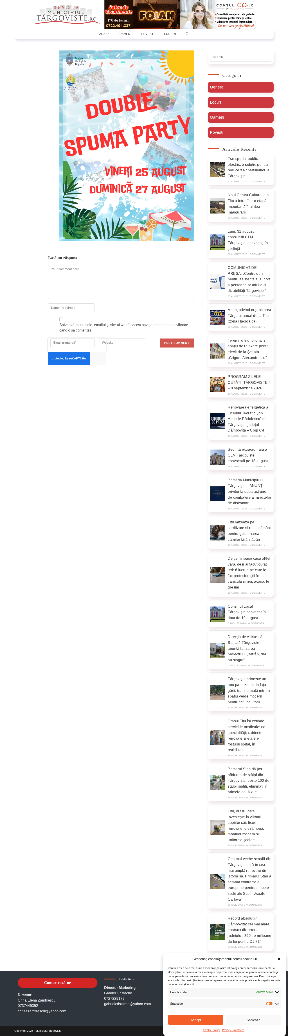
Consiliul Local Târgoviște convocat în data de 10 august (247, 612)
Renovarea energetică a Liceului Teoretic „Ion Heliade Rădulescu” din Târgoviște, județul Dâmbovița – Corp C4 (248, 418)
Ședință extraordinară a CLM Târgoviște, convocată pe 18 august (248, 455)
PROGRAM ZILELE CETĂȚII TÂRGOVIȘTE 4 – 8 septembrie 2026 (249, 382)
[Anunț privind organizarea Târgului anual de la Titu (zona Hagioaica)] (217, 317)
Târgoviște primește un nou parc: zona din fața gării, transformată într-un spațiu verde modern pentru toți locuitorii (249, 690)
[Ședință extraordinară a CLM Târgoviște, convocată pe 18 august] (217, 457)
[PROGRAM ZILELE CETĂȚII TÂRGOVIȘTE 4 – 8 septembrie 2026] (217, 384)
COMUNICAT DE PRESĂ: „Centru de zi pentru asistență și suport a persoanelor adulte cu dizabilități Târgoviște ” (249, 279)
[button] (279, 959)
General (217, 87)
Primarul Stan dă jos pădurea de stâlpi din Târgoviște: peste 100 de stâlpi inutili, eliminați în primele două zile (248, 780)
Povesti (216, 132)
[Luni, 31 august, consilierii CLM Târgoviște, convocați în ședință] (217, 242)
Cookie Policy (211, 1030)
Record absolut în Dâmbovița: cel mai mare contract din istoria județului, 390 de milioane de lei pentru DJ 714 (249, 929)
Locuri (215, 102)
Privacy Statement (233, 1030)
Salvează (253, 1020)
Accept (196, 1020)
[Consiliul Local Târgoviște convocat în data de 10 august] (217, 614)
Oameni (217, 117)
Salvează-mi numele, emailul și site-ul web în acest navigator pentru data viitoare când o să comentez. (123, 327)
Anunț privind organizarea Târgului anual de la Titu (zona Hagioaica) (249, 315)
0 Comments (258, 181)
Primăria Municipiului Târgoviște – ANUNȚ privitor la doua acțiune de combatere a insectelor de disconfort (249, 491)
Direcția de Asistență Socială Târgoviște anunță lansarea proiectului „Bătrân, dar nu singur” (247, 648)
